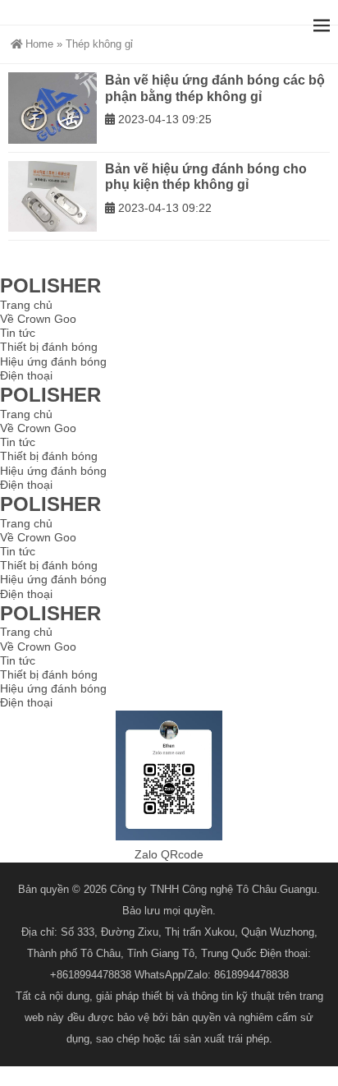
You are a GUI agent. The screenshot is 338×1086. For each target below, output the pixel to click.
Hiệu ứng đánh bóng (53, 361)
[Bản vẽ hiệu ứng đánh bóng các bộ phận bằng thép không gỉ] (52, 108)
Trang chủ (26, 304)
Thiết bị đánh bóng (49, 346)
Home (39, 44)
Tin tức (17, 332)
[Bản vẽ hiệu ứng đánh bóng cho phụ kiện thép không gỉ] (52, 196)
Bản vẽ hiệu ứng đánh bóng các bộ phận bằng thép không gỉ (215, 88)
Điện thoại (26, 375)
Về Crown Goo (38, 318)
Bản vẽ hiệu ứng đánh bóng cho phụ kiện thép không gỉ (206, 177)
